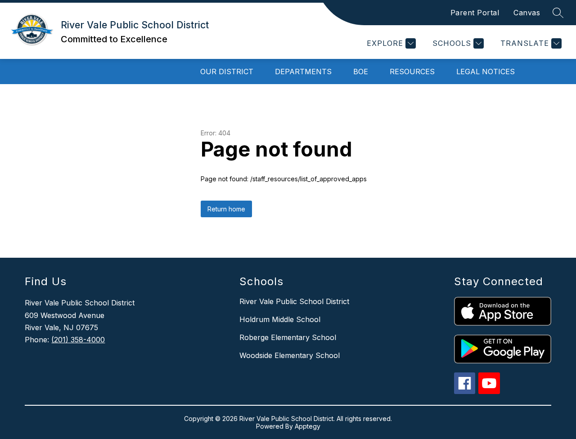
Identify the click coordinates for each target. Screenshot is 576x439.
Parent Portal (475, 12)
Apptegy (307, 426)
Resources (412, 71)
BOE (360, 71)
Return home (226, 209)
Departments (303, 71)
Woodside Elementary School (289, 355)
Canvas (526, 12)
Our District (226, 71)
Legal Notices (485, 71)
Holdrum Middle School (279, 319)
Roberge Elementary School (287, 337)
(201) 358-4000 (78, 339)
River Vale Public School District (294, 301)
